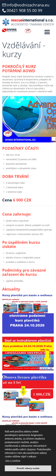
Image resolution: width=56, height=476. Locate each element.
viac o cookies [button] (12, 460)
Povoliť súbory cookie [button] (28, 468)
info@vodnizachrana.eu (28, 5)
